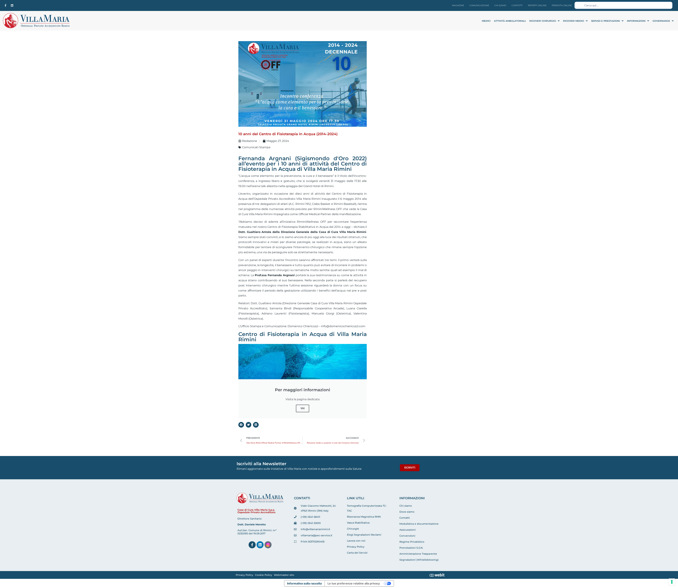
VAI (303, 408)
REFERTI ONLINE (537, 5)
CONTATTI (517, 5)
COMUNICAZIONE (479, 5)
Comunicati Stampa (256, 147)
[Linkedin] (12, 5)
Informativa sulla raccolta (304, 583)
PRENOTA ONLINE (562, 5)
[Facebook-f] (5, 5)
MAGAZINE (458, 5)
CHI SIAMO (500, 5)
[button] (241, 425)
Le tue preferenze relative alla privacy (354, 583)
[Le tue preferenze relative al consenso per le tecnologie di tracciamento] (671, 581)
